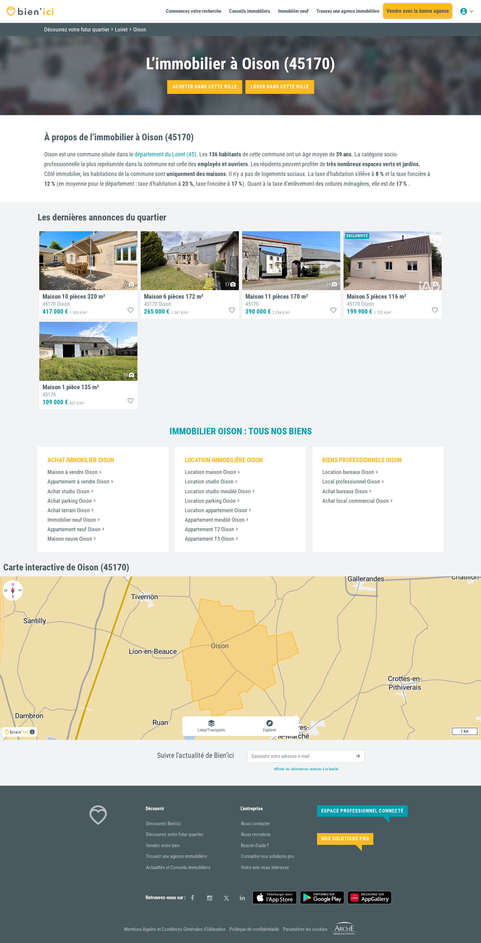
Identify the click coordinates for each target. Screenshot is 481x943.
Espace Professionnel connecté (362, 811)
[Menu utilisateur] (466, 11)
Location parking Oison (210, 501)
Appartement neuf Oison (73, 529)
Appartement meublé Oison (214, 519)
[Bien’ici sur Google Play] (322, 897)
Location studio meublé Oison (218, 491)
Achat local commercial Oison (355, 501)
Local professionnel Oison (351, 481)
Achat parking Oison (69, 501)
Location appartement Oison (216, 510)
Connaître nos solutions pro (267, 856)
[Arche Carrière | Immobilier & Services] (344, 933)
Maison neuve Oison (69, 538)
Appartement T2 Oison (209, 529)
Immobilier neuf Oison (71, 519)
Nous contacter (255, 824)
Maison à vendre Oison (72, 472)
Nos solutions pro (345, 839)
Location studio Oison (209, 481)
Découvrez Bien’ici (163, 824)
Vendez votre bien (163, 845)
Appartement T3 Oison (209, 538)
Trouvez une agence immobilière (176, 856)
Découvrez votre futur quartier (175, 834)
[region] (240, 658)
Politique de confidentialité (254, 929)
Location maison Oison (210, 472)
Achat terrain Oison (68, 510)
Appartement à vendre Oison (78, 481)
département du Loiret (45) (165, 154)
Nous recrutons (256, 834)
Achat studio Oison (68, 491)
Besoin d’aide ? (255, 845)
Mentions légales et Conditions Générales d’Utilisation (174, 929)
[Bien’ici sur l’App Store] (274, 897)
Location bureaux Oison (348, 472)
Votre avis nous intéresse (265, 867)
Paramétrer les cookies (305, 929)
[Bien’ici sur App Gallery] (369, 897)
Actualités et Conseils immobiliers (178, 867)
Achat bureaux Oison (344, 491)
